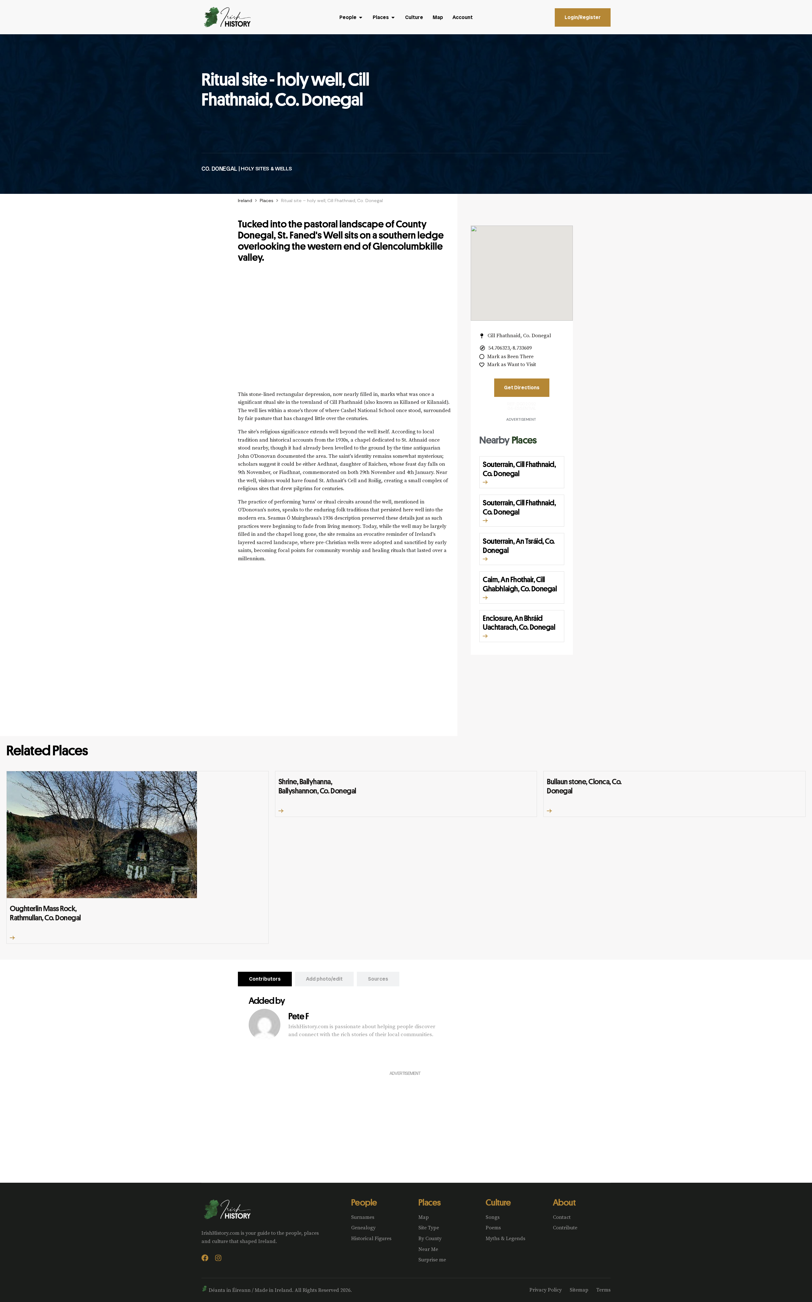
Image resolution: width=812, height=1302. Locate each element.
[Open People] (360, 17)
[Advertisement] (344, 330)
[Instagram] (218, 1257)
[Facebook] (204, 1257)
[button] (485, 482)
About (564, 1202)
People (364, 1202)
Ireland (245, 200)
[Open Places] (393, 17)
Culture (498, 1202)
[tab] (265, 979)
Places (266, 200)
